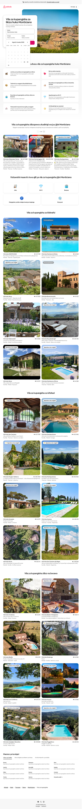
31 (8, 65)
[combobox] (20, 32)
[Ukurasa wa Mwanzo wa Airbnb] (7, 6)
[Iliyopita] (38, 131)
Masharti (44, 806)
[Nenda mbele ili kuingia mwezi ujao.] (27, 42)
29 (24, 62)
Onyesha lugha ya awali (53, 2)
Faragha (38, 806)
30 (27, 62)
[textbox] (13, 38)
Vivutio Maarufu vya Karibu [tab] (42, 757)
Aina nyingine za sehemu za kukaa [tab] (23, 757)
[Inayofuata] (44, 131)
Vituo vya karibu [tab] (7, 757)
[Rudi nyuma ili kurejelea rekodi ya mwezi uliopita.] (8, 42)
